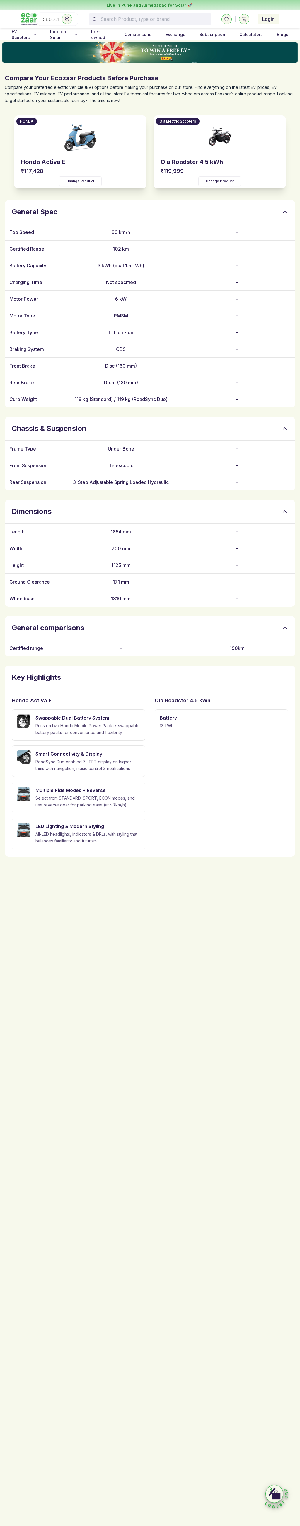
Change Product (80, 181)
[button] (276, 1496)
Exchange (175, 34)
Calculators (251, 34)
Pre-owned (98, 34)
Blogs (282, 34)
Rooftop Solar (58, 34)
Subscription (212, 34)
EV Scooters (21, 34)
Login (268, 19)
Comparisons (138, 34)
